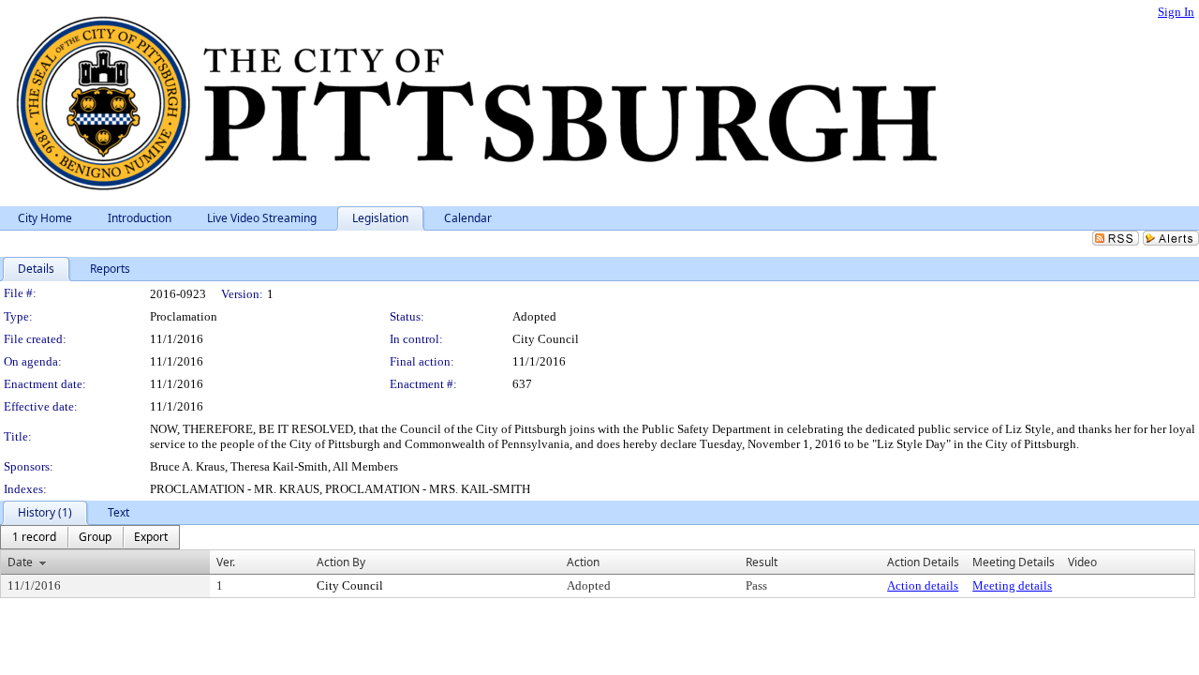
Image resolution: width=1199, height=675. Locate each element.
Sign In (1176, 12)
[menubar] (90, 537)
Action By (341, 562)
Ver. (225, 562)
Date (20, 562)
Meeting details (1012, 585)
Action (583, 562)
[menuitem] (34, 537)
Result (761, 562)
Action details (922, 585)
